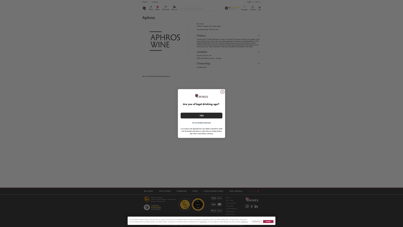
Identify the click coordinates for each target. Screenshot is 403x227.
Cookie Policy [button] (203, 222)
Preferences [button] (244, 222)
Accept (268, 221)
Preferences (257, 221)
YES (202, 115)
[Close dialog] (222, 92)
